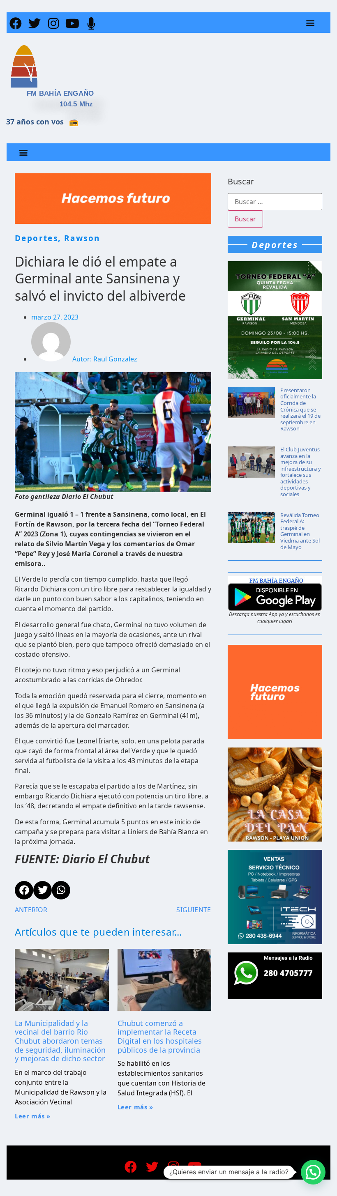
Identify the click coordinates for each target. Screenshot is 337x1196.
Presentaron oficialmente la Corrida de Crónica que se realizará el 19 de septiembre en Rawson (300, 409)
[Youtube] (72, 23)
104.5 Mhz (76, 104)
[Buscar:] (275, 201)
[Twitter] (34, 23)
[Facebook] (15, 23)
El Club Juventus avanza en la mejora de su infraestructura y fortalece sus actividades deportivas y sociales (300, 472)
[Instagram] (53, 23)
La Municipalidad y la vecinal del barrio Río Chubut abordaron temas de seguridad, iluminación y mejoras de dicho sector (60, 1040)
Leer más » (33, 1116)
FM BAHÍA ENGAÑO (60, 93)
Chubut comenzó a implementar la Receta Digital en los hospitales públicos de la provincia (160, 1036)
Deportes (36, 238)
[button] (310, 23)
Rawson (82, 238)
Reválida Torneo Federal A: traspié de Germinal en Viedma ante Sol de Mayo (300, 531)
